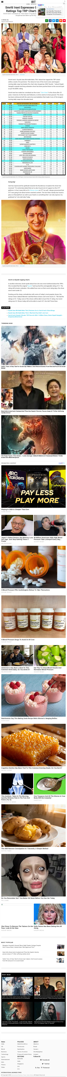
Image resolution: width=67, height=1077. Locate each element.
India (2, 1044)
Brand (35, 1046)
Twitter (47, 1064)
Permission (20, 1046)
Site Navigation (38, 1051)
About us (36, 1044)
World (3, 1049)
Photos (3, 1064)
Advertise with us (22, 1044)
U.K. (18, 1066)
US (2, 1046)
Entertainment (5, 1059)
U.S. (18, 1069)
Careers (36, 1049)
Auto (2, 1062)
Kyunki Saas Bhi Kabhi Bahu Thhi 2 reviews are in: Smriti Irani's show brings (31, 310)
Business (4, 1051)
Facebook (46, 1060)
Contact (36, 1054)
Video (3, 1067)
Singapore (20, 1063)
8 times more (34, 190)
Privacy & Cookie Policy (24, 1054)
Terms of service (22, 1051)
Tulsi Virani (44, 92)
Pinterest (46, 1068)
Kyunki (30, 286)
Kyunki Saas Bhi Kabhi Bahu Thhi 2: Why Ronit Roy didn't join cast (28, 313)
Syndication (20, 1049)
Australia (20, 1058)
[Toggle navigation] (2, 2)
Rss (38, 1068)
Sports (3, 1057)
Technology (4, 1054)
